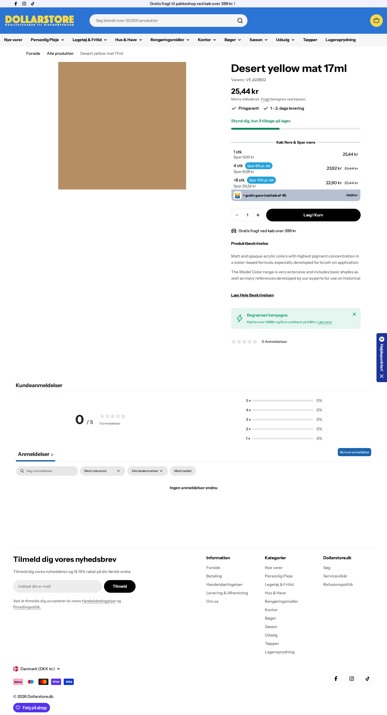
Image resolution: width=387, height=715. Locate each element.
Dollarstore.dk (40, 696)
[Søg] (240, 20)
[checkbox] (183, 471)
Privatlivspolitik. (27, 607)
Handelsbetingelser (99, 601)
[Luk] (354, 314)
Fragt (265, 99)
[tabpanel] (193, 505)
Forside (33, 53)
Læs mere (324, 322)
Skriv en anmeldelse (354, 452)
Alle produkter (60, 53)
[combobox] (168, 20)
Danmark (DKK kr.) (38, 668)
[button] (296, 154)
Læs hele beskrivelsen (252, 295)
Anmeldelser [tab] (35, 454)
